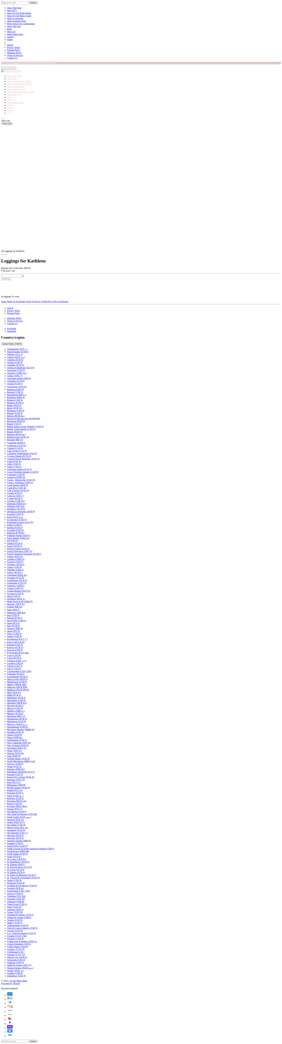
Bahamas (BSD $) (15, 389)
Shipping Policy (14, 52)
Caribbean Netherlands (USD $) (22, 453)
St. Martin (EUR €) (16, 872)
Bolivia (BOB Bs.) (16, 416)
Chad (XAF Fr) (14, 461)
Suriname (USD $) (16, 883)
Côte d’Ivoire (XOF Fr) (18, 490)
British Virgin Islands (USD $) (21, 429)
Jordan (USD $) (14, 636)
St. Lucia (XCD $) (15, 870)
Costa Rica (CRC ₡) (16, 488)
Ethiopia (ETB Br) (15, 533)
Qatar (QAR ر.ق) (15, 795)
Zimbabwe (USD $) (16, 976)
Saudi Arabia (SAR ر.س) (19, 817)
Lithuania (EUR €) (16, 674)
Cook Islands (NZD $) (17, 485)
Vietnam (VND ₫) (15, 962)
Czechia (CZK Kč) (16, 501)
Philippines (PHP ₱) (16, 785)
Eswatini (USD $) (15, 530)
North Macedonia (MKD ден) (21, 761)
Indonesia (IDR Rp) (16, 612)
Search (10, 45)
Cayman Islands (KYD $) (19, 456)
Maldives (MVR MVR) (18, 690)
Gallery (10, 37)
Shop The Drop (14, 8)
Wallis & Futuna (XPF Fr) (19, 965)
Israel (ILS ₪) (13, 623)
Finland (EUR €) (15, 543)
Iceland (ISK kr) (14, 607)
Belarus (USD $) (15, 400)
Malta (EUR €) (14, 695)
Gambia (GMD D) (15, 559)
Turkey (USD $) (14, 923)
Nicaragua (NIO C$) (16, 748)
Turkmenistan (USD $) (17, 925)
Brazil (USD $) (14, 424)
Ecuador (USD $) (15, 514)
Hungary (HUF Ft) (16, 604)
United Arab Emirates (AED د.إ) (22, 941)
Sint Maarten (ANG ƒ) (17, 833)
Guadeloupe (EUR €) (17, 580)
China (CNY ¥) (14, 466)
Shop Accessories (15, 18)
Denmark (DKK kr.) (16, 503)
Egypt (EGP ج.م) (15, 517)
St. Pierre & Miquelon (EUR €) (21, 875)
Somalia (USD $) (15, 843)
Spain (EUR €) (14, 856)
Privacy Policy (14, 47)
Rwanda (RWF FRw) (17, 806)
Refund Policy (13, 50)
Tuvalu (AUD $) (15, 930)
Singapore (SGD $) (16, 830)
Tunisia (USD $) (14, 920)
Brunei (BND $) (14, 432)
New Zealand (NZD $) (17, 745)
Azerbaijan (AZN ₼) (17, 387)
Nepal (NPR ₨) (15, 737)
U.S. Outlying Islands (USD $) (21, 933)
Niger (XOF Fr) (14, 750)
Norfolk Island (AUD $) (18, 758)
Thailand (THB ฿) (15, 901)
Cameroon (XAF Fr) (16, 445)
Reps (9, 29)
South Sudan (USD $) (17, 854)
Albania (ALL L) (15, 354)
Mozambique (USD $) (17, 727)
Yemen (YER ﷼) (15, 970)
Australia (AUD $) (16, 381)
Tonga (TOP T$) (15, 912)
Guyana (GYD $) (15, 593)
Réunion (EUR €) (15, 798)
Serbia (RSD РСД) (16, 822)
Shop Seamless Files (16, 21)
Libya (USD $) (14, 668)
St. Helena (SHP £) (16, 864)
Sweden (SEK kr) (15, 888)
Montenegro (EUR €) (17, 719)
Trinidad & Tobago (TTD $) (20, 915)
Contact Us (12, 58)
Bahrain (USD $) (15, 392)
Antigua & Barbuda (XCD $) (20, 367)
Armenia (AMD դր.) (17, 373)
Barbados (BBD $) (16, 397)
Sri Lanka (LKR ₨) (16, 859)
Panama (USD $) (15, 774)
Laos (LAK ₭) (14, 655)
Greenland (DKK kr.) (17, 575)
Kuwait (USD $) (15, 650)
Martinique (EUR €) (16, 697)
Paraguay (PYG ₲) (16, 779)
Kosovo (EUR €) (15, 647)
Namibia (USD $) (15, 732)
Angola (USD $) (15, 362)
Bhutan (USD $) (14, 413)
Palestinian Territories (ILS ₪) (21, 772)
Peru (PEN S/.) (14, 782)
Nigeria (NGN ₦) (15, 753)
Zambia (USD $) (15, 973)
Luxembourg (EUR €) (17, 676)
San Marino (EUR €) (17, 811)
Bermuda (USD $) (15, 410)
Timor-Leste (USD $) (17, 904)
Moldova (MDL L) (16, 711)
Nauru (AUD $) (14, 735)
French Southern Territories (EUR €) (24, 554)
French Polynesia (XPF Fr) (19, 551)
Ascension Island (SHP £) (19, 378)
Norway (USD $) (15, 764)
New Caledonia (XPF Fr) (19, 743)
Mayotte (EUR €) (15, 705)
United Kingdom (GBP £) (19, 944)
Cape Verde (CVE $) (17, 451)
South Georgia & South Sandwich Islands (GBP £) (30, 848)
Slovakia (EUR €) (15, 835)
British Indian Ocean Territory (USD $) (25, 426)
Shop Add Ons (14, 26)
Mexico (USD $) (15, 708)
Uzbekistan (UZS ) (16, 952)
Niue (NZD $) (13, 756)
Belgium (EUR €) (15, 402)
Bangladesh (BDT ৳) (16, 395)
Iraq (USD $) (13, 615)
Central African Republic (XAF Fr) (23, 459)
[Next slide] (5, 254)
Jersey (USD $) (14, 634)
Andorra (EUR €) (15, 360)
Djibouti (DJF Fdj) (15, 506)
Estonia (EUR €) (15, 527)
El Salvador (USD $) (17, 519)
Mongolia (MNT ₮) (16, 716)
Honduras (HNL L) (16, 599)
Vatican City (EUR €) (17, 957)
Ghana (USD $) (14, 567)
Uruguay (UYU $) (15, 949)
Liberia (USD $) (14, 666)
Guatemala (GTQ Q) (16, 583)
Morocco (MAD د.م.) (17, 724)
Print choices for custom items (21, 23)
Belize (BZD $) (14, 405)
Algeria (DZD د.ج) (16, 357)
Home (10, 39)
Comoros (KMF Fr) (16, 477)
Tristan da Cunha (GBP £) (19, 917)
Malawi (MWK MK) (17, 684)
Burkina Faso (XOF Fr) (18, 437)
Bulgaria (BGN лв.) (16, 434)
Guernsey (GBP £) (15, 585)
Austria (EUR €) (14, 383)
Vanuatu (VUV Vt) (16, 954)
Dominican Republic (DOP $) (21, 511)
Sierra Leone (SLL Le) (17, 827)
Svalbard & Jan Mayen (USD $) (22, 885)
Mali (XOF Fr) (14, 692)
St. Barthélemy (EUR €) (18, 862)
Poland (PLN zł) (14, 790)
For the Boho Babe (18, 981)
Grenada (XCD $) (15, 577)
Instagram (11, 331)
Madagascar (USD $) (17, 682)
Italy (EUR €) (13, 626)
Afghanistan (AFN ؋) (17, 349)
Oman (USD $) (14, 766)
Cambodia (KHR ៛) (16, 443)
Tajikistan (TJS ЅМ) (16, 896)
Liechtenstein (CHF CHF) (19, 671)
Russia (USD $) (14, 803)
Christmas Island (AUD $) (19, 469)
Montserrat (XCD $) (16, 721)
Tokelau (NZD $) (15, 909)
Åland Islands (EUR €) (17, 351)
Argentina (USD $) (16, 370)
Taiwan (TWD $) (15, 893)
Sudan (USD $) (14, 880)
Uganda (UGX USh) (17, 936)
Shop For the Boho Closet (19, 16)
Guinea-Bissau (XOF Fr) (18, 591)
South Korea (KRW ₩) (18, 851)
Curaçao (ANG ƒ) (15, 495)
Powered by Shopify (10, 983)
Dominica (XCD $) (16, 509)
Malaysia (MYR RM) (17, 687)
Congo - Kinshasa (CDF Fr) (20, 482)
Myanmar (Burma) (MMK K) (21, 729)
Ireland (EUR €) (14, 618)
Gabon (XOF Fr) (15, 556)
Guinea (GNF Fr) (15, 588)
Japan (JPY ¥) (13, 631)
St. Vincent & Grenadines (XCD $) (23, 877)
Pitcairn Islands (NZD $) (18, 787)
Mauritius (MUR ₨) (17, 703)
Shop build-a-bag (15, 34)
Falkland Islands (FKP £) (18, 535)
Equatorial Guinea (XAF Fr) (20, 522)
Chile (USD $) (14, 464)
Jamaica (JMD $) (15, 628)
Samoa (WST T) (14, 809)
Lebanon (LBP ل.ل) (16, 661)
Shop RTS (12, 10)
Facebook (11, 328)
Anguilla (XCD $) (15, 365)
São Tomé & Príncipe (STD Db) (22, 814)
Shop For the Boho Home (19, 13)
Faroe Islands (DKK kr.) (18, 538)
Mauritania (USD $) (16, 700)
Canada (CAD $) (15, 448)
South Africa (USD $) (17, 846)
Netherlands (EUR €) (17, 740)
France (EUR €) (14, 546)
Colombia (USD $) (16, 474)
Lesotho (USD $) (15, 663)
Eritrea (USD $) (14, 525)
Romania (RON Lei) (16, 801)
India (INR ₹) (13, 610)
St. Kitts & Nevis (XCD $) (19, 867)
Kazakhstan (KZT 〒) (17, 639)
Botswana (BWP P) (16, 421)
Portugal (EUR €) (15, 793)
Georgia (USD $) (15, 562)
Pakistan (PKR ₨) (16, 769)
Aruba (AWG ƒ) (14, 376)
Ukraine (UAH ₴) (15, 938)
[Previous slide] (2, 254)
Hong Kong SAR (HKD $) (20, 601)
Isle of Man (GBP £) (16, 620)
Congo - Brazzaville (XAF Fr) (21, 480)
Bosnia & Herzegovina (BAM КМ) (23, 418)
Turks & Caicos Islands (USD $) (22, 928)
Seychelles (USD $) (16, 825)
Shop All (11, 31)
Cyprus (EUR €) (14, 498)
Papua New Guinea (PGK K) (21, 777)
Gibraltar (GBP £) (15, 570)
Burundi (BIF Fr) (15, 439)
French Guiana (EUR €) (18, 548)
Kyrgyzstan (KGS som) (18, 652)
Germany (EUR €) (15, 564)
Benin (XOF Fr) (14, 408)
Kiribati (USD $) (15, 645)
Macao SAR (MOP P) (17, 679)
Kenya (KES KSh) (16, 642)
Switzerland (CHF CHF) (18, 891)
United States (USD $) (11, 344)
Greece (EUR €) (14, 572)
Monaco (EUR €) (15, 713)
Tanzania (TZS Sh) (16, 899)
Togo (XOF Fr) (14, 907)
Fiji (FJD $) (12, 541)
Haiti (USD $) (13, 596)
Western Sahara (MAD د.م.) (20, 968)
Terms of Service (15, 55)
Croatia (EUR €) (14, 493)
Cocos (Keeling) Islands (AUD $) (22, 472)
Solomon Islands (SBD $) (19, 841)
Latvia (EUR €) (14, 658)
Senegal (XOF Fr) (15, 819)
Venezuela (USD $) (16, 960)
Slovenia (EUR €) (15, 838)
